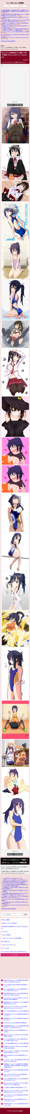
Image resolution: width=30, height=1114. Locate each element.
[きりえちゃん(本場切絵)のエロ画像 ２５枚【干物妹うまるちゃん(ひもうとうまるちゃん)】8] (15, 395)
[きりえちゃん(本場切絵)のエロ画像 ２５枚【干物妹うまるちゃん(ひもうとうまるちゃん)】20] (15, 848)
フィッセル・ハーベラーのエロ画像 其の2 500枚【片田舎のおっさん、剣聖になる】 (16, 1060)
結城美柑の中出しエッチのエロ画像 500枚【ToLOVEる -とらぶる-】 (16, 1019)
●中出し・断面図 (5, 919)
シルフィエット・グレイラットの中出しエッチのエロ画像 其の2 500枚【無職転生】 (16, 998)
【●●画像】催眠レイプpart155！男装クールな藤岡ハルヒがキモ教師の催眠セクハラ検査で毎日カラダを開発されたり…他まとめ (15, 11)
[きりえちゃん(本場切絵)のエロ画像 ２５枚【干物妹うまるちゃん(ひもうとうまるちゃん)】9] (15, 436)
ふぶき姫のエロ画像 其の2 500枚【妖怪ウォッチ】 (15, 1087)
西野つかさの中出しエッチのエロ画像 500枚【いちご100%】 (16, 1056)
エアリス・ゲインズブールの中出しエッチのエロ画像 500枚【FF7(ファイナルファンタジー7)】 (16, 1091)
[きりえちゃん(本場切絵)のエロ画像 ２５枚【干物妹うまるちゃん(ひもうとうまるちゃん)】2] (15, 180)
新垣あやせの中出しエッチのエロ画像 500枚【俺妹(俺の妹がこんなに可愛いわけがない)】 (16, 981)
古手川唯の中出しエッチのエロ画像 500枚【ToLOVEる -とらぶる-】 (16, 1014)
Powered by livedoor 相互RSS (8, 41)
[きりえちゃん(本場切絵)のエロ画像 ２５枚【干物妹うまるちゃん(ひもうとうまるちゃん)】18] (15, 766)
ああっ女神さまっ (5, 941)
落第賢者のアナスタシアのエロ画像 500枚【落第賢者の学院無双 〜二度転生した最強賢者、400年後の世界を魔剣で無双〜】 (16, 1065)
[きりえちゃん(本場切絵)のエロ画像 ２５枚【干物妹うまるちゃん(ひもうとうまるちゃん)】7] (15, 347)
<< (8, 105)
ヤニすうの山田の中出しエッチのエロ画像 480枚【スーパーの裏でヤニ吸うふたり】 (16, 1039)
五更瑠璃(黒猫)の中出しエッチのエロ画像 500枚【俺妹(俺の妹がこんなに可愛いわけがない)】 (16, 1026)
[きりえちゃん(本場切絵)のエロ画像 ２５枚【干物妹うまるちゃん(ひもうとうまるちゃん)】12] (15, 531)
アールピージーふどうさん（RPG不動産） (11, 938)
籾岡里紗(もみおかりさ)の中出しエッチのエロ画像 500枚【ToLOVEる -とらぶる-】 (16, 1003)
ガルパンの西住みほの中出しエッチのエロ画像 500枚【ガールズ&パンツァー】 (16, 1079)
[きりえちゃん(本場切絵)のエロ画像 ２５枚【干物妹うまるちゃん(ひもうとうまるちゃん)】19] (15, 796)
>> (21, 105)
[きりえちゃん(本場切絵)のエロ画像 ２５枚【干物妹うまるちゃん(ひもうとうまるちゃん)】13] (15, 570)
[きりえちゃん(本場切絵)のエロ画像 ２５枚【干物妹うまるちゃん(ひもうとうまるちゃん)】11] (15, 492)
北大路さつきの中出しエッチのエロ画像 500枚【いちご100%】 (16, 1031)
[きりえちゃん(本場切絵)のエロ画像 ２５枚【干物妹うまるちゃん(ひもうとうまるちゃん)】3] (15, 201)
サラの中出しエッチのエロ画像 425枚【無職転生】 (15, 1022)
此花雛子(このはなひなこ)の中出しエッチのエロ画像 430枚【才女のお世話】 (16, 1047)
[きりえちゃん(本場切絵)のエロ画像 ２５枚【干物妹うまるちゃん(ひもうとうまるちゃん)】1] (15, 143)
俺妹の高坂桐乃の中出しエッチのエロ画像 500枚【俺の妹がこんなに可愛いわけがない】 (16, 994)
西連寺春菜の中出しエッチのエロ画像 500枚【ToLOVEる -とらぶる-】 (16, 1104)
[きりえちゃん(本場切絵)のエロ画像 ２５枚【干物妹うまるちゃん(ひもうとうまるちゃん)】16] (15, 699)
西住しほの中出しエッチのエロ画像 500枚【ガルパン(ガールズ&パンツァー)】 (16, 1100)
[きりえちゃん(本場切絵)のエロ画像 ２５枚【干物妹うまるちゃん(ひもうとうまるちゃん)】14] (15, 609)
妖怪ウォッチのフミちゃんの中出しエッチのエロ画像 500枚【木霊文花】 (16, 1035)
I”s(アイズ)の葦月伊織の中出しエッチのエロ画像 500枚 (16, 1010)
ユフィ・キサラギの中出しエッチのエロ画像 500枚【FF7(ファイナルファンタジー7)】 (15, 1075)
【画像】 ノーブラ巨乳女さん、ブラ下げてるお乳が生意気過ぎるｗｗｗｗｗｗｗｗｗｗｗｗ (14, 23)
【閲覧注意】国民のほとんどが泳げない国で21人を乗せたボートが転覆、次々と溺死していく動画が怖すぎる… (15, 29)
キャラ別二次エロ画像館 (15, 3)
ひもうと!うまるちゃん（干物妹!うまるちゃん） (14, 62)
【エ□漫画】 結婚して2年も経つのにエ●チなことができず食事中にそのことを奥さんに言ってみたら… (15, 20)
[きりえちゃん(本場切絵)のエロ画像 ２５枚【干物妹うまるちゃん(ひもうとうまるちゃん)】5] (15, 279)
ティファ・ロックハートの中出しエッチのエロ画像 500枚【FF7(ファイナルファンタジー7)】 (15, 1007)
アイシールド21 (5, 948)
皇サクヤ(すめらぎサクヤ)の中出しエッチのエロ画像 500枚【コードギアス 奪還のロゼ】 (16, 1083)
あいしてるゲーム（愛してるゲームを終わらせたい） (14, 951)
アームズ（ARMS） (6, 934)
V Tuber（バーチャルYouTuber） (9, 923)
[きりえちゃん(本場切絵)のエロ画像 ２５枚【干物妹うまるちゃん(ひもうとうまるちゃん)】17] (15, 738)
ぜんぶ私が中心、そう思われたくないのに (12, 878)
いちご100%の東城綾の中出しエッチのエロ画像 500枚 (16, 1043)
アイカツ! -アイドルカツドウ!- (8, 944)
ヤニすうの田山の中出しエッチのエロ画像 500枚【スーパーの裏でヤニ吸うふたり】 (16, 989)
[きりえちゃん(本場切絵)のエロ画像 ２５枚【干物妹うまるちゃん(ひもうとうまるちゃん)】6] (15, 319)
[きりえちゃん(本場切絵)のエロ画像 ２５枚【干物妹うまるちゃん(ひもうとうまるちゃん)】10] (15, 464)
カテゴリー (21, 5)
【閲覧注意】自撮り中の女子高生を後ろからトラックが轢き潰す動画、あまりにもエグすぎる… (15, 15)
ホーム (9, 5)
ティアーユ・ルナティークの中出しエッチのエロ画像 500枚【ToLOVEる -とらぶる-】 (16, 1051)
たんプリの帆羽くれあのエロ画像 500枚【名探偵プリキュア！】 (16, 985)
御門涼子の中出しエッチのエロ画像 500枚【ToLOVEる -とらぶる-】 (16, 1070)
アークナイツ (4, 931)
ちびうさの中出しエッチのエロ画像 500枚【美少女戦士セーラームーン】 (16, 1095)
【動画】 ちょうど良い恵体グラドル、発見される (14, 879)
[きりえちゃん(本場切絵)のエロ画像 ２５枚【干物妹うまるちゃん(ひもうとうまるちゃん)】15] (15, 646)
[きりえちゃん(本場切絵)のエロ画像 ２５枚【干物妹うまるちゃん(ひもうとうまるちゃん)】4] (15, 240)
